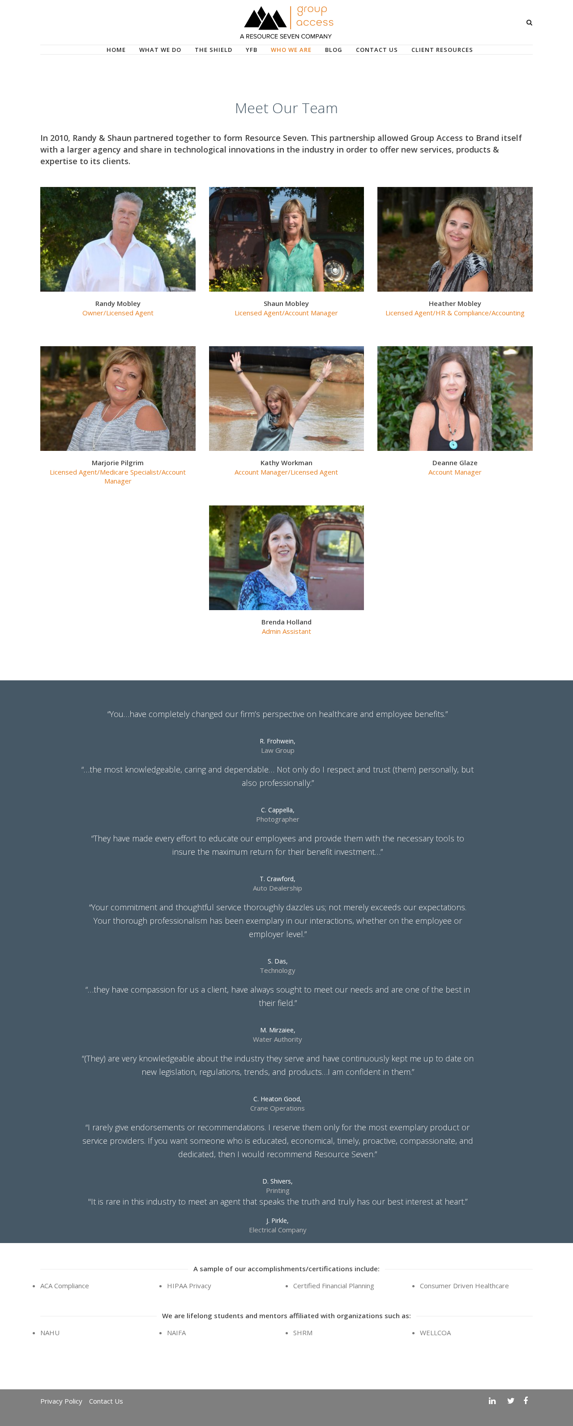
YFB (251, 50)
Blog (333, 50)
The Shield (213, 50)
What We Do (160, 50)
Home (116, 50)
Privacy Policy (61, 1400)
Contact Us (377, 50)
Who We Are (291, 50)
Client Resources (442, 50)
